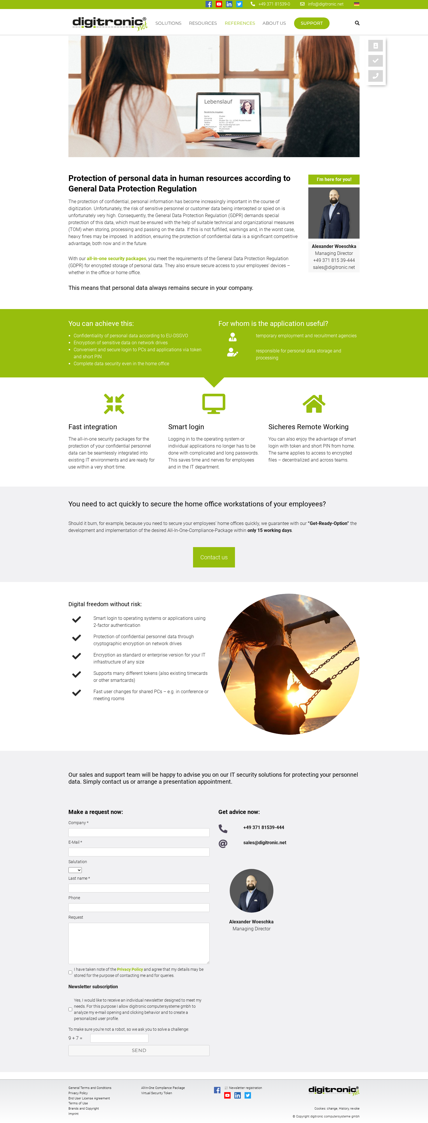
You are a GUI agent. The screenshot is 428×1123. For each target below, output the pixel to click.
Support (312, 23)
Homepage (110, 26)
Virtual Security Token (156, 1093)
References (240, 23)
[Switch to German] (356, 4)
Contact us (214, 557)
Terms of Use (78, 1103)
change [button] (332, 1108)
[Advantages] (375, 61)
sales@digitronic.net (334, 267)
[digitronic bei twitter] (239, 4)
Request (75, 917)
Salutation (77, 861)
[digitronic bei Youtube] (219, 4)
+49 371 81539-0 (274, 4)
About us (274, 23)
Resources (203, 23)
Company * (78, 822)
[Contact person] (375, 46)
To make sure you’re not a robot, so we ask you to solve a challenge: (128, 1029)
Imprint (73, 1114)
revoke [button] (355, 1108)
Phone (74, 897)
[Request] (375, 76)
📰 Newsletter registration (243, 1088)
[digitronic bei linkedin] (229, 4)
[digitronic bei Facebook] (209, 4)
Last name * (79, 878)
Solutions (168, 23)
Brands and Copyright (83, 1108)
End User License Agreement (89, 1098)
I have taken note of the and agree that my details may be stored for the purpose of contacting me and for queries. (139, 972)
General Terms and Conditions (90, 1088)
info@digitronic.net (324, 4)
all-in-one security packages (116, 258)
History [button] (344, 1108)
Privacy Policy (130, 969)
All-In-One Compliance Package (163, 1088)
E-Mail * (75, 842)
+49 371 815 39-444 (334, 260)
